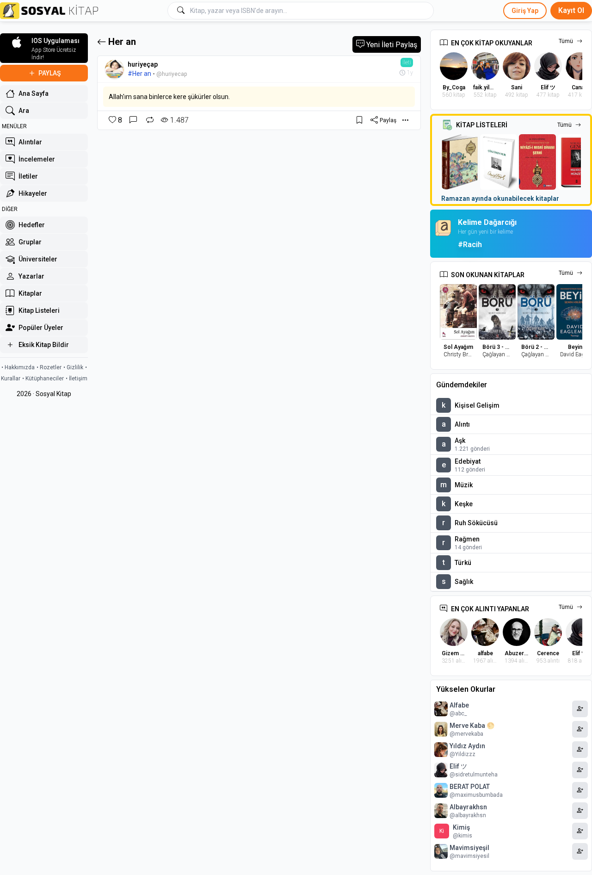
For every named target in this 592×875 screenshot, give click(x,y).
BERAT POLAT (470, 786)
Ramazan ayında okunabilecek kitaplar (500, 198)
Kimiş (461, 827)
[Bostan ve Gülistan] (459, 162)
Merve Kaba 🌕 (472, 725)
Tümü (566, 41)
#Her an (139, 73)
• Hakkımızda (18, 367)
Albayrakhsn (468, 807)
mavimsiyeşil (469, 847)
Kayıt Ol (571, 10)
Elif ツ (458, 766)
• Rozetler (49, 367)
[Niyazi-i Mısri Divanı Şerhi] (537, 162)
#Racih (470, 244)
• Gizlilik (73, 367)
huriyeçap (143, 64)
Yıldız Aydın (467, 746)
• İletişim (76, 378)
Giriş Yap (525, 10)
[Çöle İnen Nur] (498, 162)
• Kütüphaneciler (43, 378)
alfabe (459, 705)
